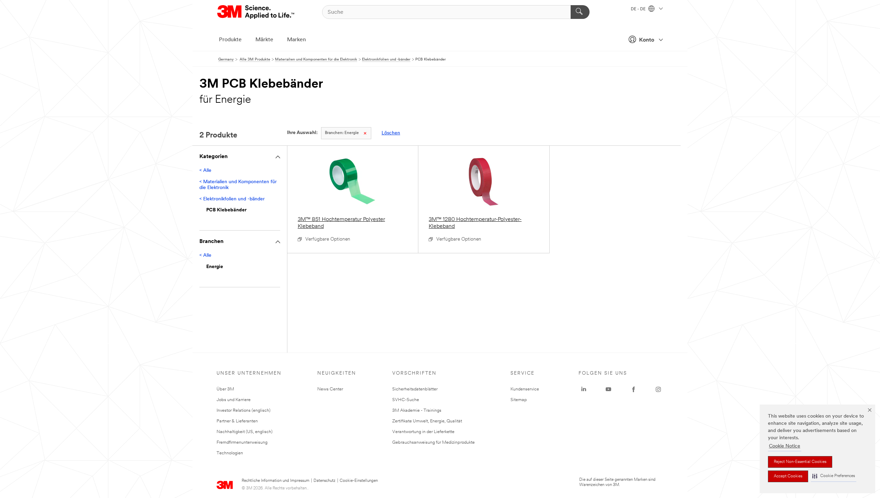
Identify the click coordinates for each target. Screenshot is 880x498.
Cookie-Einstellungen (359, 481)
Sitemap (518, 400)
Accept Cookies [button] (788, 476)
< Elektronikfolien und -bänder (232, 199)
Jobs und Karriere (234, 400)
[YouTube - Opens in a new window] (608, 389)
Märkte (264, 40)
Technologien (230, 453)
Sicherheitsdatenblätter (415, 389)
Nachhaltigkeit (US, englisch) (245, 432)
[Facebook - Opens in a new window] (633, 389)
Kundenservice (524, 389)
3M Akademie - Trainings (416, 410)
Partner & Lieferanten (237, 421)
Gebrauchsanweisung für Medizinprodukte (433, 442)
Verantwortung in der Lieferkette (423, 432)
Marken (296, 40)
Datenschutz (325, 481)
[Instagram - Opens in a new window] (658, 389)
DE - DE (639, 9)
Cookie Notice (784, 446)
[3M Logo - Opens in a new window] (256, 12)
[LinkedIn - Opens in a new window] (584, 389)
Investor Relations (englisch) (244, 410)
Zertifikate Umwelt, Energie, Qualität (427, 421)
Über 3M (225, 389)
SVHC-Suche (405, 400)
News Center (330, 389)
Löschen (391, 133)
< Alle (205, 170)
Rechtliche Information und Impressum (275, 481)
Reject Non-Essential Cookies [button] (800, 462)
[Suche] (580, 12)
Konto (647, 40)
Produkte (230, 40)
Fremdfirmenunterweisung (242, 442)
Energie (342, 133)
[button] (833, 476)
